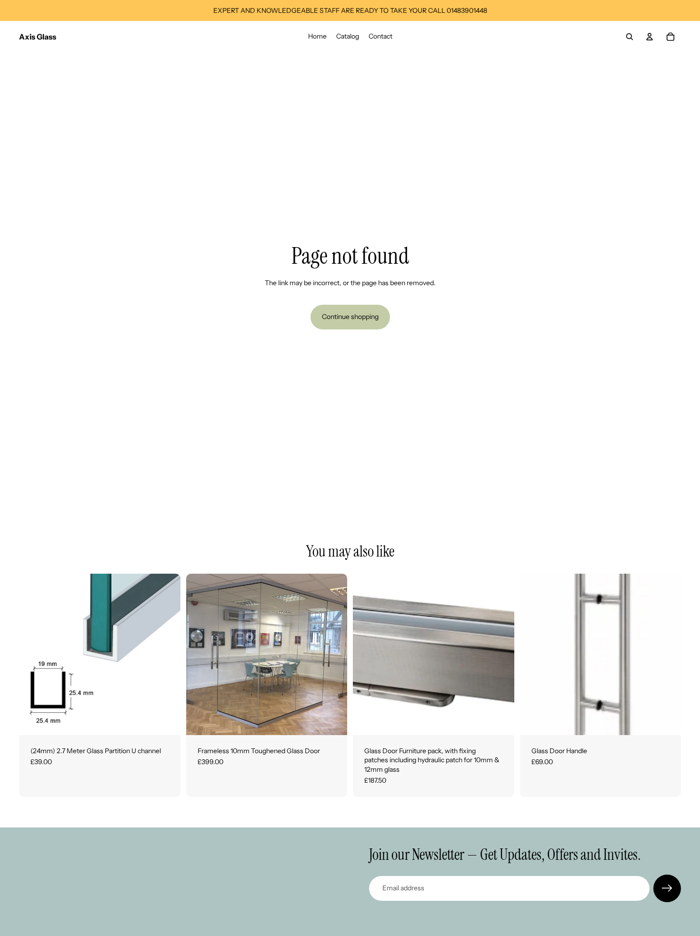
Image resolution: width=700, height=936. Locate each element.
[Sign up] (667, 888)
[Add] (165, 720)
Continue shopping (350, 316)
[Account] (649, 36)
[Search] (629, 36)
